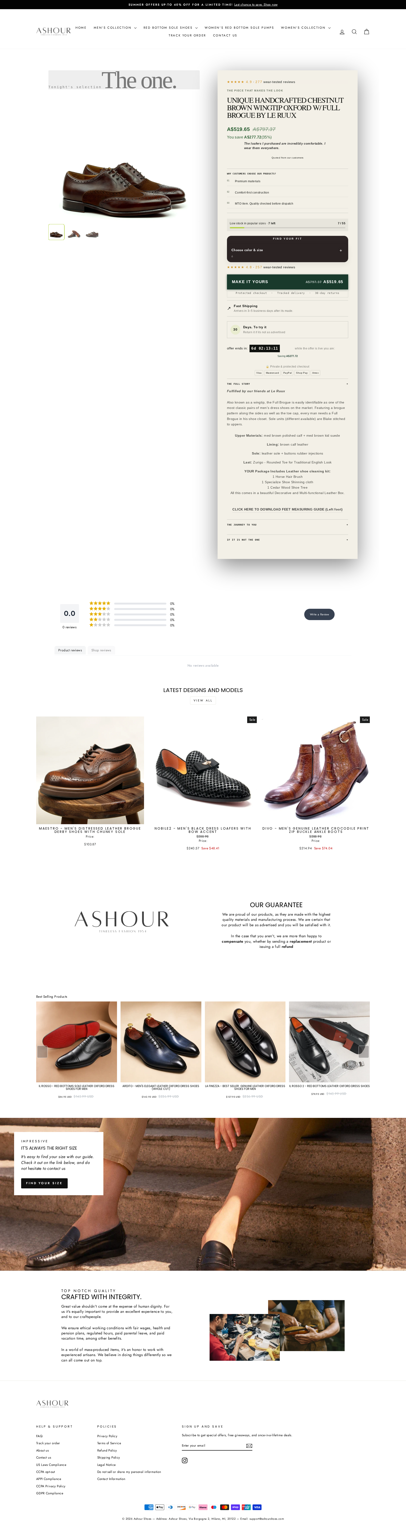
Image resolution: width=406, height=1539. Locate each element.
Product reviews (70, 650)
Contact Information (111, 1478)
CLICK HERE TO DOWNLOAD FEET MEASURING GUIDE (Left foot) (287, 509)
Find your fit (287, 238)
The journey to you (287, 524)
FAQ (39, 1436)
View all (203, 700)
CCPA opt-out (45, 1471)
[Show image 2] (74, 232)
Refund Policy (107, 1450)
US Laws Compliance (51, 1464)
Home (80, 27)
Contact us (225, 35)
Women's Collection (304, 27)
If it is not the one (287, 539)
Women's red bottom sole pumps (239, 27)
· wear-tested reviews (270, 82)
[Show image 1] (56, 232)
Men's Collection (113, 27)
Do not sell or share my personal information (129, 1471)
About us (42, 1450)
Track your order (187, 35)
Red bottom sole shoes (169, 27)
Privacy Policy (107, 1436)
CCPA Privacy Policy (51, 1486)
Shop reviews (101, 650)
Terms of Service (109, 1443)
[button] (364, 1052)
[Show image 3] (92, 232)
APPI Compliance (48, 1478)
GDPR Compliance (49, 1493)
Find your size (44, 1183)
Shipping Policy (108, 1457)
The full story (287, 384)
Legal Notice (106, 1464)
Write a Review (319, 614)
